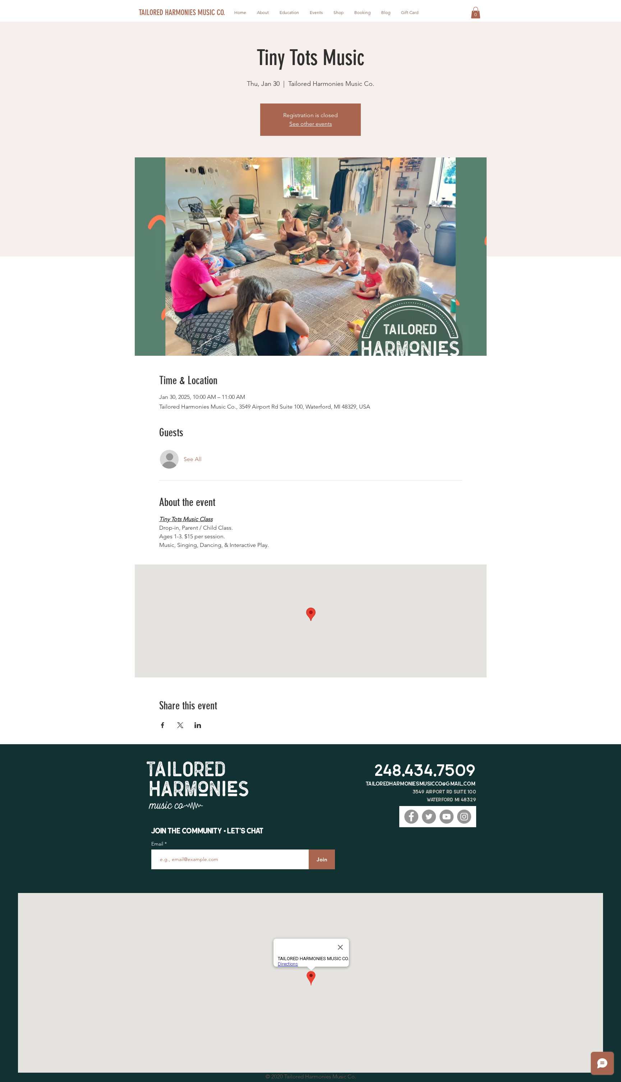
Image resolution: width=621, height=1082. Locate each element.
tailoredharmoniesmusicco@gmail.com (420, 783)
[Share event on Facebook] (162, 725)
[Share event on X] (180, 725)
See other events (310, 123)
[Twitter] (429, 817)
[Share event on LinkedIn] (197, 725)
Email (158, 843)
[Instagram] (464, 817)
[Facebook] (411, 817)
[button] (475, 12)
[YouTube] (447, 817)
